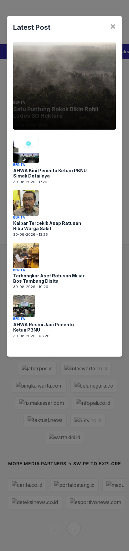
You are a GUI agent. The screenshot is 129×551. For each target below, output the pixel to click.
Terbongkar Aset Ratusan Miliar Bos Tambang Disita (49, 278)
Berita (19, 102)
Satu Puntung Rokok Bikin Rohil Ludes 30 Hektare (55, 112)
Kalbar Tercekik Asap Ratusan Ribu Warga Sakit (47, 225)
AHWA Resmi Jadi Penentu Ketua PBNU (43, 327)
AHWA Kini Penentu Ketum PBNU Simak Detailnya (50, 173)
